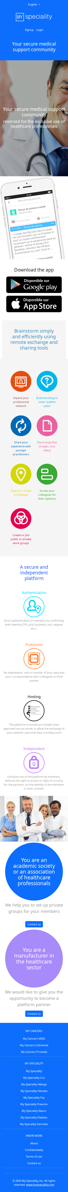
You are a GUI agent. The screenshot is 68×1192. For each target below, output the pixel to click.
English (33, 4)
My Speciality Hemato (34, 1091)
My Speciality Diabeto (34, 1117)
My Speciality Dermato (34, 1124)
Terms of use (34, 1156)
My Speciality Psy (34, 1097)
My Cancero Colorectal (34, 1045)
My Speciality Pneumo (34, 1104)
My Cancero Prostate (34, 1052)
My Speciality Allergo (34, 1084)
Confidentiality (34, 1150)
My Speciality (34, 1071)
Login (39, 30)
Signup (29, 30)
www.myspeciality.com (40, 1185)
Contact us (34, 924)
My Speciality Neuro (34, 1111)
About (34, 1143)
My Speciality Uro (34, 1078)
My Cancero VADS (34, 1038)
